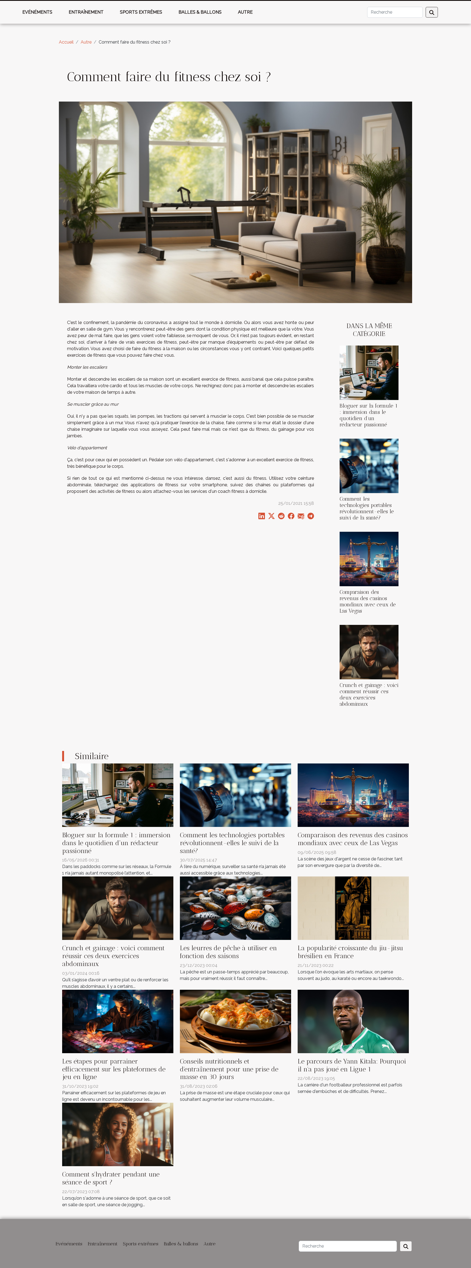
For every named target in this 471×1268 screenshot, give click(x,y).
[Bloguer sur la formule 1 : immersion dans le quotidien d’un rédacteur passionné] (369, 372)
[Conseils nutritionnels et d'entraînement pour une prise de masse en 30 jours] (235, 1020)
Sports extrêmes (141, 12)
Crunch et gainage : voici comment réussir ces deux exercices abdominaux (369, 694)
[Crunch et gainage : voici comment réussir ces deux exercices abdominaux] (369, 652)
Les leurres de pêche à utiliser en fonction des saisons (228, 952)
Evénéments (37, 12)
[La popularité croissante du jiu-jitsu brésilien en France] (353, 907)
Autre (245, 12)
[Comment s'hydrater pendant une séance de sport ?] (117, 1134)
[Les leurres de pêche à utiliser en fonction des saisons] (235, 907)
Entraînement (86, 12)
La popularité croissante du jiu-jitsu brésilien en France (350, 952)
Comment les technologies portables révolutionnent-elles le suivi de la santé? (367, 508)
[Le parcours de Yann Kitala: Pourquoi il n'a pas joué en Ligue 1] (353, 1020)
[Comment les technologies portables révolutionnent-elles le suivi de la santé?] (369, 465)
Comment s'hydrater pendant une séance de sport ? (110, 1178)
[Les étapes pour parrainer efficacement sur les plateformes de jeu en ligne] (117, 1020)
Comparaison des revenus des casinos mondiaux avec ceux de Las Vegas (368, 601)
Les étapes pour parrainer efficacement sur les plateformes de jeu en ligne (113, 1069)
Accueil (66, 42)
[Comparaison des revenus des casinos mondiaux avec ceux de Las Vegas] (369, 558)
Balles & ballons (200, 12)
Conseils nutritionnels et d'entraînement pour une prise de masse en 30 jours (229, 1069)
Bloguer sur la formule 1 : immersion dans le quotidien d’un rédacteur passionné (369, 415)
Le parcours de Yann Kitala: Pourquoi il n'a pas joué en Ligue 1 (352, 1065)
